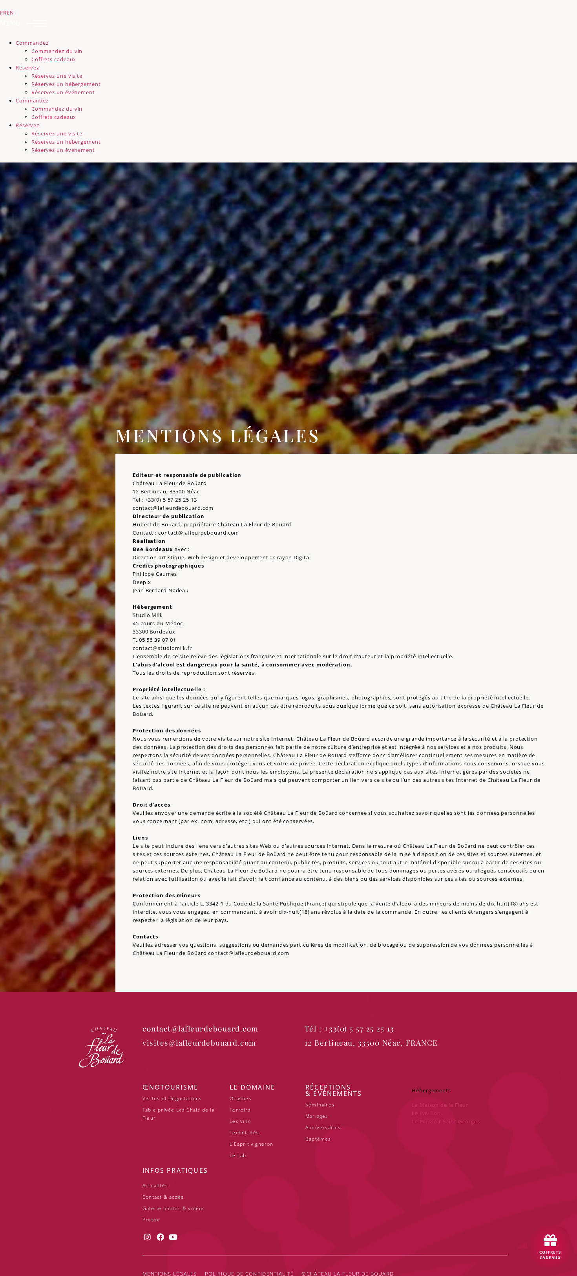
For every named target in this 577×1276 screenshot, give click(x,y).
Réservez (27, 67)
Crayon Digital (292, 557)
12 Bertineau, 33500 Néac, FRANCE (371, 1042)
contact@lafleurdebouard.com (173, 507)
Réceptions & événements (333, 1090)
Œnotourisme (170, 1087)
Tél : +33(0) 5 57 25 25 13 (349, 1028)
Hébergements (431, 1090)
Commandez (32, 42)
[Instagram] (147, 1237)
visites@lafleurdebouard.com (199, 1042)
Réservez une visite (56, 75)
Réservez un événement (63, 92)
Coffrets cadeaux (53, 59)
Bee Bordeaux (153, 549)
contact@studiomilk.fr (162, 648)
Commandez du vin (56, 51)
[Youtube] (173, 1237)
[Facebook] (160, 1237)
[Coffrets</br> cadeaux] (550, 1240)
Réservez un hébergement (66, 84)
